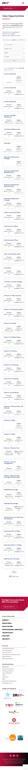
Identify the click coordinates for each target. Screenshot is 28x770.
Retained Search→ (7, 656)
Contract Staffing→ (7, 650)
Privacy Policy (8, 762)
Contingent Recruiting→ (8, 648)
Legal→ (4, 675)
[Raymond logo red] (14, 718)
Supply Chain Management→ (9, 681)
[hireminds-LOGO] (10, 735)
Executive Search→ (7, 652)
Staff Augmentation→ (8, 658)
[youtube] (14, 755)
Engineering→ (5, 667)
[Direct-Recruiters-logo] (5, 3)
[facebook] (17, 755)
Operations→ (5, 677)
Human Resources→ (7, 673)
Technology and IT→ (7, 683)
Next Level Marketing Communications (14, 761)
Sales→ (4, 679)
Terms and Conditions (18, 762)
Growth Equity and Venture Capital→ (11, 654)
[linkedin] (10, 755)
